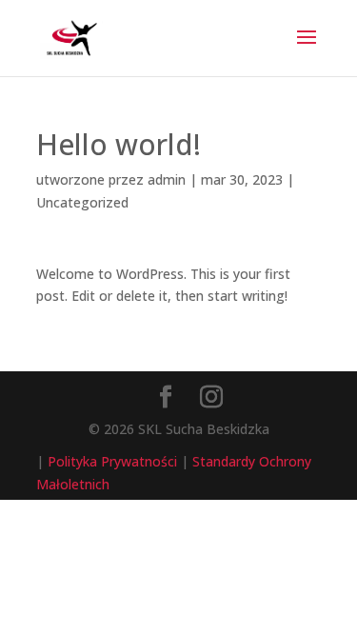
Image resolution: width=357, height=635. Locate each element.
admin (167, 179)
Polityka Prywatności (112, 461)
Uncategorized (82, 202)
